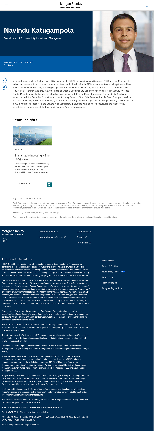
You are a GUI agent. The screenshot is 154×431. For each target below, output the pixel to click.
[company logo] (71, 5)
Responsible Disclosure (51, 407)
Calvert (80, 237)
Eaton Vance (83, 231)
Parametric (82, 242)
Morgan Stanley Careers (51, 237)
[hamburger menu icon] (6, 5)
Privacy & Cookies (110, 266)
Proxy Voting (108, 282)
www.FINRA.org (81, 275)
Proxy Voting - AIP (110, 288)
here (48, 295)
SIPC (33, 378)
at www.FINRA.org (81, 272)
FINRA (26, 378)
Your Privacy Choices (111, 272)
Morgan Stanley (47, 231)
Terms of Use (107, 277)
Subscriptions (108, 261)
